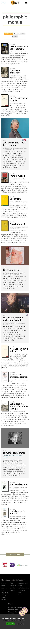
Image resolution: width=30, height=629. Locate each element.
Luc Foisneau (15, 411)
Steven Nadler (15, 380)
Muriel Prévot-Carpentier (18, 487)
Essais (15, 33)
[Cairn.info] (22, 565)
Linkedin (18, 612)
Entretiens (14, 36)
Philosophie (4, 595)
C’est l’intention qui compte (19, 99)
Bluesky (12, 609)
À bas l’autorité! (17, 223)
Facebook (19, 607)
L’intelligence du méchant (17, 512)
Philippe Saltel (15, 202)
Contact (20, 585)
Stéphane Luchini (19, 273)
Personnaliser (20, 623)
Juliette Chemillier (16, 179)
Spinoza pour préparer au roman (19, 375)
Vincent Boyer (15, 52)
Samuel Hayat (8, 148)
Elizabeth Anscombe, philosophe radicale (13, 318)
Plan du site (21, 595)
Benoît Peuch (15, 227)
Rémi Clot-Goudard (17, 323)
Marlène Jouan (9, 460)
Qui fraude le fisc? (12, 269)
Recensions (22, 33)
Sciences (3, 599)
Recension (12, 44)
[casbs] (5, 565)
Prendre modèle (17, 175)
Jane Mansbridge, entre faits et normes (14, 143)
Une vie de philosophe (15, 71)
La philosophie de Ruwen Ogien (12, 456)
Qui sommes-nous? (23, 583)
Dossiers (13, 590)
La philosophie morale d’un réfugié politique (19, 406)
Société (3, 585)
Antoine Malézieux (8, 274)
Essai (4, 140)
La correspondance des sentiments (19, 47)
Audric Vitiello (23, 148)
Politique (3, 583)
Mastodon (12, 612)
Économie (4, 588)
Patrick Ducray (15, 354)
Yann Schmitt (14, 76)
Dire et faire (15, 198)
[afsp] (12, 565)
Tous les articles (9, 33)
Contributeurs (21, 590)
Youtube (19, 609)
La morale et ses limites (14, 452)
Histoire (3, 597)
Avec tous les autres (19, 484)
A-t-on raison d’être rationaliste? (19, 350)
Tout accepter (10, 623)
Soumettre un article (23, 588)
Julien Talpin (16, 148)
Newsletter (12, 607)
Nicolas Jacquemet (10, 273)
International (4, 592)
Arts (2, 590)
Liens (19, 592)
